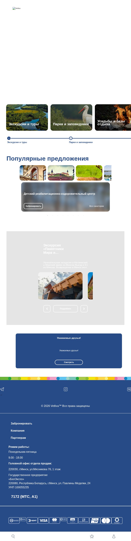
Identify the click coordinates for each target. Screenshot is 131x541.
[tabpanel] (65, 197)
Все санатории (96, 206)
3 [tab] (58, 215)
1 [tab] (47, 215)
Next (125, 351)
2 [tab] (52, 215)
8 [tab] (83, 215)
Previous (11, 351)
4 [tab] (63, 215)
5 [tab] (68, 215)
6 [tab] (73, 215)
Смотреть (69, 362)
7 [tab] (78, 215)
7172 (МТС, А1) (24, 496)
